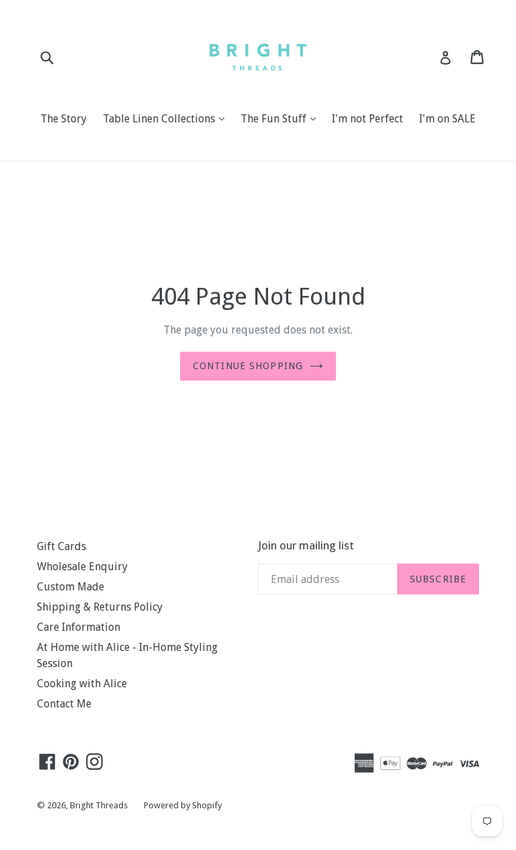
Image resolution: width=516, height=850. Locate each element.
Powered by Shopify (183, 805)
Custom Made (70, 586)
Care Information (78, 627)
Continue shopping (248, 365)
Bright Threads (99, 805)
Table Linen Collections (167, 118)
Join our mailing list (306, 545)
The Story (63, 118)
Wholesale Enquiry (82, 566)
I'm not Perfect (367, 118)
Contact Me (64, 703)
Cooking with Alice (82, 683)
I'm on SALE (447, 118)
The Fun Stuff (281, 118)
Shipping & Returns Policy (100, 607)
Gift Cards (61, 546)
